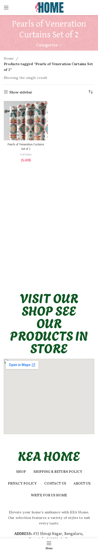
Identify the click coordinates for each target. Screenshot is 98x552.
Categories (47, 45)
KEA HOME (49, 455)
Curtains (26, 154)
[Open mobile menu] (6, 8)
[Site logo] (49, 7)
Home (9, 58)
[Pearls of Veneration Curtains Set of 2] (26, 121)
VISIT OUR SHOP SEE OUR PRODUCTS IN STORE (49, 322)
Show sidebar (20, 92)
